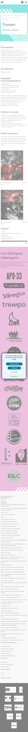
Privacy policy (14, 376)
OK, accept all (15, 364)
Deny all (14, 368)
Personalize (14, 372)
